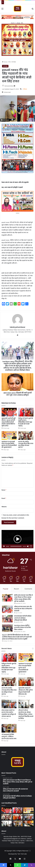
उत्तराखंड (13, 62)
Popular (5, 589)
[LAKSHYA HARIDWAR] (17, 9)
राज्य (9, 62)
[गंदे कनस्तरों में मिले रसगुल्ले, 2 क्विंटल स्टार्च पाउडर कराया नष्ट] (9, 728)
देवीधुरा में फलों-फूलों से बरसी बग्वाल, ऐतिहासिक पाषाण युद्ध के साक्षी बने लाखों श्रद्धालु (25, 422)
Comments (28, 589)
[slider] (15, 546)
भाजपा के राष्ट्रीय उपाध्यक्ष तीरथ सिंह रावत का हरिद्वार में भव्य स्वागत (25, 444)
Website (4, 506)
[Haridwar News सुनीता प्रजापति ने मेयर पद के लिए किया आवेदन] (7, 628)
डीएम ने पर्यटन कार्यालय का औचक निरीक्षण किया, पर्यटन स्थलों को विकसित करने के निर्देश (25, 714)
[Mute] (28, 546)
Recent (16, 589)
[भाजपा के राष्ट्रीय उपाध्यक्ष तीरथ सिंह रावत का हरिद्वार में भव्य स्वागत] (25, 435)
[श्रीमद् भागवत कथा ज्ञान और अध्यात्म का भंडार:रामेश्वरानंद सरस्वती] (7, 609)
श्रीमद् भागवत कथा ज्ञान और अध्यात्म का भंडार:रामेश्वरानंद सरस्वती (23, 609)
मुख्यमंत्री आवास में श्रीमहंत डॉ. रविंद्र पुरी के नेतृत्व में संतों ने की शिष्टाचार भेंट (25, 691)
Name (4, 490)
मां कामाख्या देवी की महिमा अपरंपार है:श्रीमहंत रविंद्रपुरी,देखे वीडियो (22, 618)
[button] (17, 539)
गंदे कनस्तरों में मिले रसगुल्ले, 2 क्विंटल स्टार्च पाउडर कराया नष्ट (9, 737)
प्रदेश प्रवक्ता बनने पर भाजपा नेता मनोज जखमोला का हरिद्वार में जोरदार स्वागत (9, 713)
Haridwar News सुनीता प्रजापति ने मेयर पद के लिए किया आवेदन (22, 627)
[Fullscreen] (31, 546)
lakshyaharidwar (9, 86)
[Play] (4, 546)
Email (4, 498)
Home (5, 62)
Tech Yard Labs (22, 854)
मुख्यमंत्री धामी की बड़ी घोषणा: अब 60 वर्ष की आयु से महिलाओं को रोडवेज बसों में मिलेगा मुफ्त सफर (9, 422)
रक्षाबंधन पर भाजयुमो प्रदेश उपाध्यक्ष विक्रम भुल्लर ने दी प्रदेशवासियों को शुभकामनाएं (9, 444)
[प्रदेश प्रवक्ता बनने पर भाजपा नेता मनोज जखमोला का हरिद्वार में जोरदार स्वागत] (9, 704)
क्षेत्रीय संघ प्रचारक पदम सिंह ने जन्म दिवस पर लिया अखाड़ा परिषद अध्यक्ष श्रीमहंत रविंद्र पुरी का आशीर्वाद (23, 598)
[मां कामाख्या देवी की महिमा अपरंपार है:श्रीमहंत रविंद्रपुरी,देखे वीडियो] (7, 618)
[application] (17, 539)
